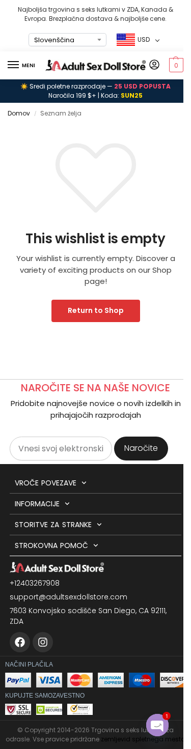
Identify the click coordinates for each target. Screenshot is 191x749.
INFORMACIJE (37, 504)
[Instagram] (43, 642)
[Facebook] (20, 642)
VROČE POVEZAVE (45, 483)
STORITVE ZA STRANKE (53, 525)
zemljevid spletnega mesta (143, 739)
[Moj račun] (154, 65)
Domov (19, 113)
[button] (175, 65)
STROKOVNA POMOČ (51, 545)
